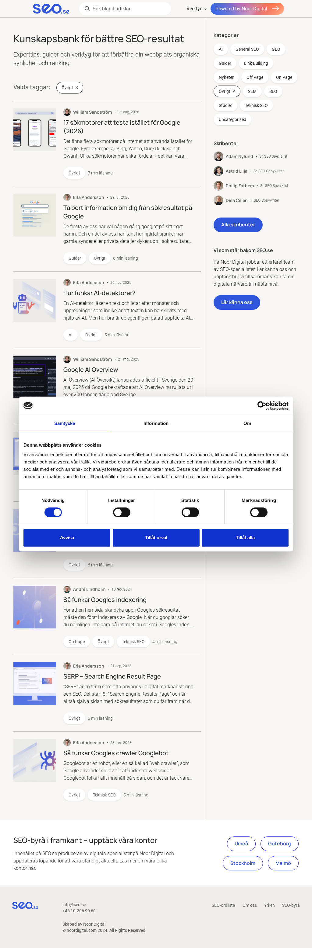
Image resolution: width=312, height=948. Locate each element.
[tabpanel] (254, 174)
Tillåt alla (245, 537)
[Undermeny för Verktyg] (205, 8)
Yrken (269, 905)
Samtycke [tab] (64, 423)
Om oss (250, 905)
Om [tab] (247, 423)
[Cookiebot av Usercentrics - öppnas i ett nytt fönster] (262, 405)
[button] (238, 225)
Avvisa (67, 537)
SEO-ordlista (223, 905)
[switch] (121, 512)
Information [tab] (156, 423)
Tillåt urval (156, 537)
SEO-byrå (291, 905)
